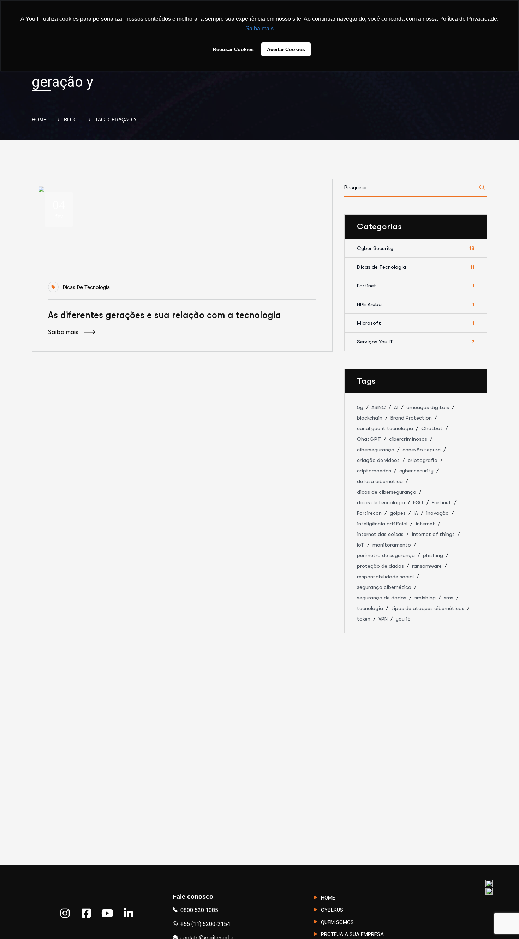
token (363, 619)
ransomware (427, 566)
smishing (425, 598)
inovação (437, 513)
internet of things (433, 534)
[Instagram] (65, 913)
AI (396, 407)
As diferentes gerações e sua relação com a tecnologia (164, 315)
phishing (433, 555)
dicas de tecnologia (381, 502)
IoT (360, 545)
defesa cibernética (380, 481)
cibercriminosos (408, 439)
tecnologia (370, 608)
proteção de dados (380, 566)
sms (448, 598)
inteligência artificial (382, 523)
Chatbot (432, 428)
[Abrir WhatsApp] (501, 921)
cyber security (416, 471)
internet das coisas (380, 534)
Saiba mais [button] (259, 28)
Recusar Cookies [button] (233, 49)
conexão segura (421, 449)
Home (39, 119)
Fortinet (416, 285)
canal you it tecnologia (385, 428)
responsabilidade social (385, 576)
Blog (71, 119)
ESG (418, 502)
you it (403, 619)
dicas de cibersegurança (386, 492)
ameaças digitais (427, 407)
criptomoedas (374, 471)
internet (425, 523)
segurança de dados (381, 598)
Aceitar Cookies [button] (286, 49)
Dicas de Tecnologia (86, 287)
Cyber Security (416, 248)
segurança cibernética (384, 587)
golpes (398, 513)
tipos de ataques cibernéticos (427, 608)
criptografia (422, 460)
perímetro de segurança (386, 555)
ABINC (378, 407)
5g (360, 407)
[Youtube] (107, 913)
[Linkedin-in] (128, 913)
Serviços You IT (416, 342)
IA (416, 513)
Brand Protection (411, 418)
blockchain (369, 418)
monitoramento (391, 545)
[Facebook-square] (86, 913)
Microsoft (416, 323)
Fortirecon (369, 513)
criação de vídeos (378, 460)
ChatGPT (369, 439)
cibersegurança (375, 449)
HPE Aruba (416, 304)
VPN (383, 619)
